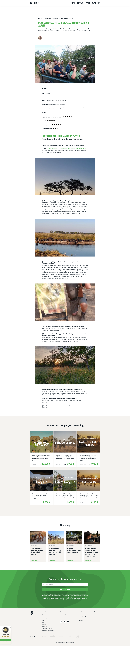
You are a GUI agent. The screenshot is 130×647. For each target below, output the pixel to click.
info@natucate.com (68, 614)
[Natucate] (31, 3)
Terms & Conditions (83, 614)
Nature (87, 3)
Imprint (80, 618)
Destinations (45, 616)
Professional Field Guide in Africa (61, 135)
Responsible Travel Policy (48, 630)
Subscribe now (65, 589)
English (96, 616)
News (73, 3)
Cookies (81, 620)
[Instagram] (64, 621)
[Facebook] (61, 621)
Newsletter (44, 626)
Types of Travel (45, 614)
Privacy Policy (82, 616)
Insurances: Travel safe (47, 628)
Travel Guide (96, 3)
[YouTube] (68, 621)
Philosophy (44, 618)
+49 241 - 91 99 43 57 (67, 616)
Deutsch (96, 614)
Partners (44, 624)
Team (43, 622)
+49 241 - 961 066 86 (67, 618)
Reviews (80, 3)
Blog (43, 620)
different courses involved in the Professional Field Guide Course (67, 148)
